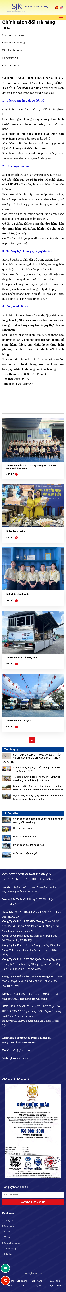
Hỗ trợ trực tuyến (10, 58)
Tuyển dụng (10, 1248)
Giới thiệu (9, 1226)
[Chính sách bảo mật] (33, 440)
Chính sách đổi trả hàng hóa (21, 657)
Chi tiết (9, 474)
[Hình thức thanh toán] (33, 569)
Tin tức (7, 1237)
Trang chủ (9, 1220)
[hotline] (5, 1268)
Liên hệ (8, 1254)
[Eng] (61, 7)
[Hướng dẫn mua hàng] (33, 632)
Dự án (7, 1231)
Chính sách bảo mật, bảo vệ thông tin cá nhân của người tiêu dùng (31, 466)
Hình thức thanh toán (12, 50)
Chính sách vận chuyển (13, 35)
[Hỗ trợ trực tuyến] (33, 505)
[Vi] (56, 7)
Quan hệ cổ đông (12, 1243)
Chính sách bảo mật (11, 65)
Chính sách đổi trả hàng (13, 42)
